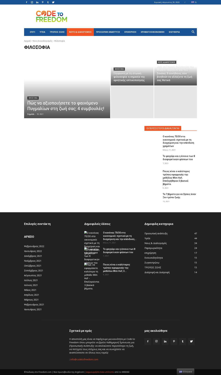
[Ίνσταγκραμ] (31, 2)
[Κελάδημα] (53, 2)
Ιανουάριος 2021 (33, 309)
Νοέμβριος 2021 (32, 260)
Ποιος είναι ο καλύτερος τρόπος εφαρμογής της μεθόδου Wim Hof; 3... (116, 267)
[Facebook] (26, 2)
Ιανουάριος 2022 (33, 251)
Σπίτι (32, 32)
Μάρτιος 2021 (31, 299)
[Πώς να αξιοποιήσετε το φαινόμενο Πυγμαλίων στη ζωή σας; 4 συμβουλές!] (67, 85)
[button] (193, 32)
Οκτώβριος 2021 (32, 265)
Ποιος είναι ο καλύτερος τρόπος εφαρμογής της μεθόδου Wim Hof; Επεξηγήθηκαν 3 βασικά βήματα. (176, 177)
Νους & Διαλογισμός (80, 32)
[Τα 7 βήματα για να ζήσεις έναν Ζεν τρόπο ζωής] (152, 198)
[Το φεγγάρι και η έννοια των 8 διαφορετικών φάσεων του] (152, 160)
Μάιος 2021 (30, 289)
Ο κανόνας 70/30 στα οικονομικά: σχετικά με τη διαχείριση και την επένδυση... (119, 235)
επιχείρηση (130, 32)
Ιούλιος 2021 (31, 280)
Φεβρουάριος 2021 (34, 304)
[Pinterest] (42, 2)
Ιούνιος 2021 (31, 285)
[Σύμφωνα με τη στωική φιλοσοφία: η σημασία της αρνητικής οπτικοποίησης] (132, 69)
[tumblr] (47, 2)
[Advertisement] (138, 16)
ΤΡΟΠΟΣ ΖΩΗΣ (57, 32)
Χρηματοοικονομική (152, 32)
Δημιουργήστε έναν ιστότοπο (100, 372)
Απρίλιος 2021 (31, 294)
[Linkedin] (37, 2)
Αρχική (27, 41)
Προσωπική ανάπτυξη (108, 32)
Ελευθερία (174, 32)
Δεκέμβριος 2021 (33, 255)
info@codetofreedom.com (84, 359)
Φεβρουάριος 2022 (34, 246)
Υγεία (42, 32)
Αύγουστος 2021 (33, 275)
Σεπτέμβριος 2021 (33, 270)
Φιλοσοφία (33, 98)
